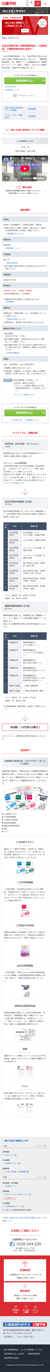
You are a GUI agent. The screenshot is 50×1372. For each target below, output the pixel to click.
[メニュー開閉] (45, 4)
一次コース (11, 1155)
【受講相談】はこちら (15, 234)
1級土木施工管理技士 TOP (16, 1140)
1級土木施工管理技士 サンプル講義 (14, 109)
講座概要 (32, 109)
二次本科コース (10, 1198)
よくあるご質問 (25, 1311)
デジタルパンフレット (27, 95)
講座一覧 (13, 1218)
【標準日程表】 (12, 263)
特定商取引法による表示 (14, 1354)
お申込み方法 (11, 87)
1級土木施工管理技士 (14, 11)
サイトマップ (35, 1311)
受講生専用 (38, 3)
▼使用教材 (9, 302)
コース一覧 (42, 1146)
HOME (5, 1218)
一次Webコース (13, 1163)
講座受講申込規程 (11, 1358)
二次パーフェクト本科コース (18, 1194)
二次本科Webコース (15, 1206)
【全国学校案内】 (13, 353)
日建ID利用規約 (34, 1354)
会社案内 (8, 1337)
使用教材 (32, 116)
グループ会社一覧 (24, 1337)
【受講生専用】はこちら (16, 319)
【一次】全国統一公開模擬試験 (16, 1172)
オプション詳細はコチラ (25, 395)
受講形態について (12, 90)
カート (31, 4)
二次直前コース (10, 1186)
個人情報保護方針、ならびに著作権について (22, 1350)
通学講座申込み (24, 80)
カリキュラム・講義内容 (13, 116)
